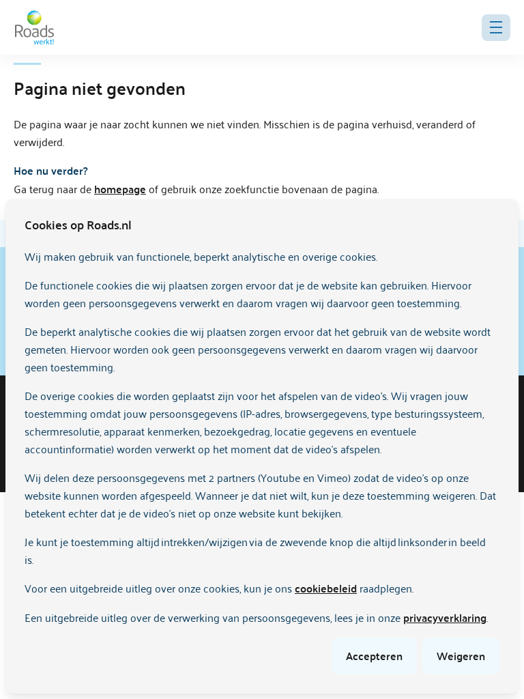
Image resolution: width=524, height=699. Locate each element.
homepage (120, 189)
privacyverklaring (444, 617)
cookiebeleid (326, 588)
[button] (496, 27)
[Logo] (34, 27)
